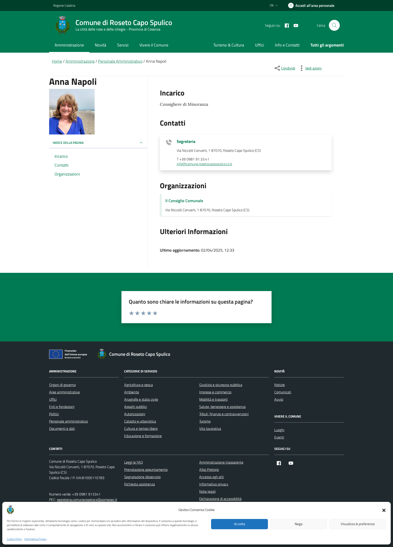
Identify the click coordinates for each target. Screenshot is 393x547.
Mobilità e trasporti (213, 399)
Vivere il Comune (153, 45)
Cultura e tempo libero (141, 428)
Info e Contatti (287, 45)
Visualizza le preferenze (358, 524)
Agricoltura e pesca (138, 384)
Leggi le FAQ (133, 462)
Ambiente (131, 392)
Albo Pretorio (209, 469)
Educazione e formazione (143, 436)
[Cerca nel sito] (334, 25)
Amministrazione (69, 45)
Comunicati (282, 392)
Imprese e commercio (215, 392)
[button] (384, 510)
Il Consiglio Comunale (184, 201)
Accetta (239, 524)
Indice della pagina (68, 142)
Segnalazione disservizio (142, 477)
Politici (54, 414)
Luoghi (279, 430)
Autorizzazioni (134, 414)
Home (57, 61)
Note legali (207, 491)
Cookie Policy (14, 539)
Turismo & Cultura (228, 45)
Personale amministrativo (68, 421)
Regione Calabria (64, 5)
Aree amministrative (64, 392)
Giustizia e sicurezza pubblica (220, 384)
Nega (298, 524)
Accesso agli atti (211, 477)
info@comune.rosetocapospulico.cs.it (204, 164)
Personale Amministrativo (120, 61)
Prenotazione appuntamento (146, 469)
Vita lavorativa (210, 428)
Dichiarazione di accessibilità (220, 498)
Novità (100, 45)
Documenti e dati (62, 428)
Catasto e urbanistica (140, 421)
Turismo (205, 421)
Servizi (122, 45)
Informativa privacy (213, 484)
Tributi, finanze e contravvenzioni (224, 414)
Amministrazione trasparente (221, 462)
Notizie (279, 384)
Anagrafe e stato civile (141, 399)
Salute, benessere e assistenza (222, 406)
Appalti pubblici (135, 406)
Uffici (259, 45)
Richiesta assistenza (139, 484)
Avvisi (278, 399)
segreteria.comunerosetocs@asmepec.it (87, 499)
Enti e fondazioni (61, 406)
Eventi (279, 437)
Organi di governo (62, 384)
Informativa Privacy (35, 539)
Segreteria (186, 141)
